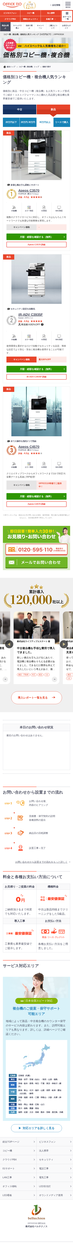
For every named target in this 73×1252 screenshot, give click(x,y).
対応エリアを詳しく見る (38, 1128)
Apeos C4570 (28, 447)
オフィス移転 (10, 1186)
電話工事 (44, 1168)
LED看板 (7, 1195)
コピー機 (7, 1150)
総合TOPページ (11, 1141)
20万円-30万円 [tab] (28, 122)
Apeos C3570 (28, 190)
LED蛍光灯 (45, 1186)
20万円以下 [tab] (11, 122)
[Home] (12, 5)
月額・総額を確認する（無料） (36, 237)
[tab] (19, 109)
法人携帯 (44, 1150)
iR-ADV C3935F (30, 314)
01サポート (9, 1168)
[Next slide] (64, 644)
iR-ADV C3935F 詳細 (36, 377)
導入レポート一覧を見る (33, 697)
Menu (68, 7)
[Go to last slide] (9, 644)
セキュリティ (46, 1159)
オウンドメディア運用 (51, 1195)
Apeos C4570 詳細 (36, 504)
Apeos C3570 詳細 (36, 244)
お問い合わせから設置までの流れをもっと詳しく (41, 862)
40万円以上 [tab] (45, 122)
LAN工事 (7, 1177)
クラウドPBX (10, 1159)
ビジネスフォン (47, 1141)
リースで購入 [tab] (61, 122)
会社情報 (56, 5)
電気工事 (44, 1177)
